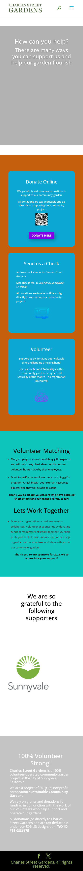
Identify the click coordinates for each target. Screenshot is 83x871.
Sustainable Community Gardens (39, 794)
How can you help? (41, 41)
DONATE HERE (41, 235)
